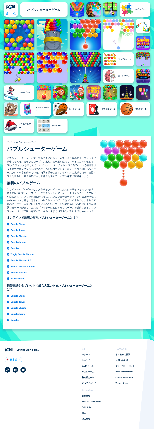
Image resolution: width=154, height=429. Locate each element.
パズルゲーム (88, 372)
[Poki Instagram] (15, 370)
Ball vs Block (18, 278)
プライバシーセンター (126, 366)
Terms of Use (122, 383)
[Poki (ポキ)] (10, 7)
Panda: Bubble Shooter (23, 266)
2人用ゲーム (88, 366)
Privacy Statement (124, 372)
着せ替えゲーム (89, 377)
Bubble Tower (18, 230)
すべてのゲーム (89, 383)
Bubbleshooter (18, 242)
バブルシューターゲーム (26, 142)
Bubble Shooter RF (21, 260)
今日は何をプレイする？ (14, 14)
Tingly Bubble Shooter (22, 254)
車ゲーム (86, 355)
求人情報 (86, 419)
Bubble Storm (18, 224)
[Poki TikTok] (7, 370)
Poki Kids (86, 407)
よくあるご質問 (123, 355)
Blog (84, 413)
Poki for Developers (91, 402)
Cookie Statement (124, 377)
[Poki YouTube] (23, 370)
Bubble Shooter (19, 236)
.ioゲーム (86, 360)
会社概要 (86, 396)
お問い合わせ (122, 360)
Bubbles (15, 248)
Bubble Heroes (19, 272)
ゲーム (9, 142)
